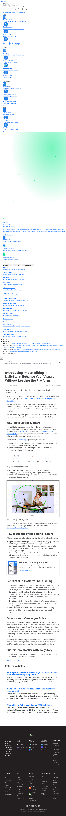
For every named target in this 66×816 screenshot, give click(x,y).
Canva (32, 750)
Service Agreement (8, 786)
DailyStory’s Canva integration (17, 528)
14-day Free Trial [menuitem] (16, 343)
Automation (44, 750)
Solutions (6, 263)
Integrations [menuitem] (11, 351)
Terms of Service (7, 791)
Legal (37, 809)
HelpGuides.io (42, 811)
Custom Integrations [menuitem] (32, 351)
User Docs (44, 779)
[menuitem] (34, 20)
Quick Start (44, 776)
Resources (6, 341)
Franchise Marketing (56, 748)
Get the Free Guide (25, 571)
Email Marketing (19, 778)
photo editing (21, 440)
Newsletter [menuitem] (11, 347)
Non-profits (56, 765)
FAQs (6, 783)
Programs (16, 265)
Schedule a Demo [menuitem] (29, 349)
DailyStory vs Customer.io (34, 794)
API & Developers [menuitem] (20, 351)
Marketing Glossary (44, 789)
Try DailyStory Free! (13, 660)
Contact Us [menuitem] (15, 345)
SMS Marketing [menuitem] (45, 343)
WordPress (34, 747)
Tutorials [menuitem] (5, 347)
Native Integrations (20, 790)
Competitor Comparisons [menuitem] (52, 349)
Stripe (44, 747)
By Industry (6, 265)
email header (22, 431)
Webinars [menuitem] (18, 347)
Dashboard (6, 355)
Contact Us (8, 780)
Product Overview (9, 12)
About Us (7, 777)
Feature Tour (20, 798)
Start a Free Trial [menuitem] (40, 349)
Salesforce (46, 744)
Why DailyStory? (27, 265)
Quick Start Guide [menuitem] (37, 345)
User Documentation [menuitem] (25, 345)
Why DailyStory (20, 12)
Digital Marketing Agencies (56, 760)
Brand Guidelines (44, 794)
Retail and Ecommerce (56, 744)
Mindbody (34, 744)
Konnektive (20, 750)
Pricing (5, 339)
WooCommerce (23, 747)
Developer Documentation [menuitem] (50, 345)
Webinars (55, 785)
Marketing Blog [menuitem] (26, 343)
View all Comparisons (32, 799)
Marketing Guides (56, 781)
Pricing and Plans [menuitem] (19, 349)
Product (5, 3)
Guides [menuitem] (61, 345)
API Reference (45, 786)
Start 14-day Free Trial (9, 353)
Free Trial (31, 776)
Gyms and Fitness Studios (56, 754)
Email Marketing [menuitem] (36, 343)
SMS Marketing (19, 783)
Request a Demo (31, 782)
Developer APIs (20, 794)
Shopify (21, 744)
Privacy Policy (8, 794)
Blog (10, 361)
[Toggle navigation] (1, 358)
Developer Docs (44, 782)
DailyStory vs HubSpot (34, 788)
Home (6, 361)
